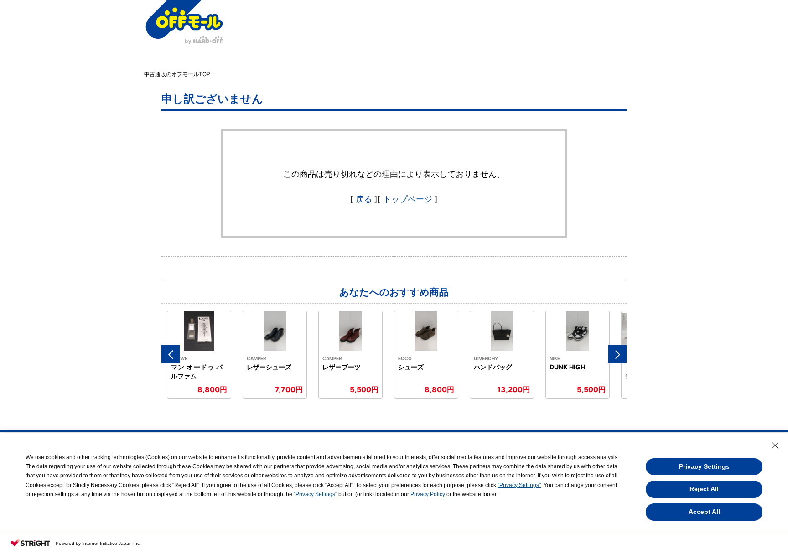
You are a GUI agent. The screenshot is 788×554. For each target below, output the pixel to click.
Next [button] (617, 354)
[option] (199, 355)
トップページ (407, 199)
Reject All (704, 488)
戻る (364, 199)
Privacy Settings (704, 466)
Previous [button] (170, 354)
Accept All (704, 511)
